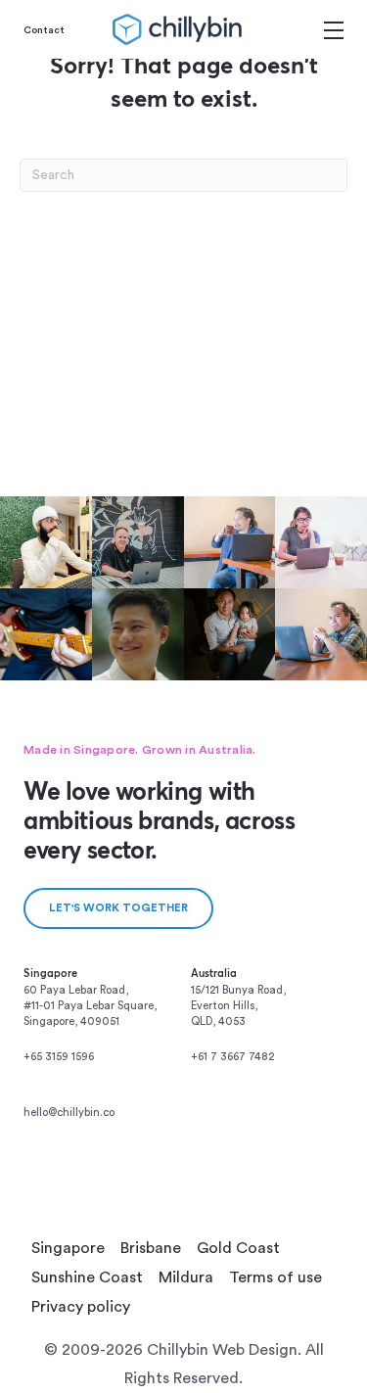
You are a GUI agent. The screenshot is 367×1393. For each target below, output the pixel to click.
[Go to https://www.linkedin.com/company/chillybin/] (233, 1117)
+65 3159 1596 (58, 1056)
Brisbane (150, 1248)
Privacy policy (80, 1307)
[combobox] (183, 175)
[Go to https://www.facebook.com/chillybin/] (299, 1117)
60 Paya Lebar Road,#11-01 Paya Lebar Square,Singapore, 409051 (90, 1006)
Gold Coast (238, 1248)
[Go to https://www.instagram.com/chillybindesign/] (266, 1117)
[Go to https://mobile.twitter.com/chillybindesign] (199, 1142)
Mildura (186, 1277)
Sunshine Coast (87, 1277)
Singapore (68, 1248)
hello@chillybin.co (69, 1112)
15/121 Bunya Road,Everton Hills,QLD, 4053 (238, 1006)
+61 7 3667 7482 (232, 1056)
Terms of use (275, 1277)
